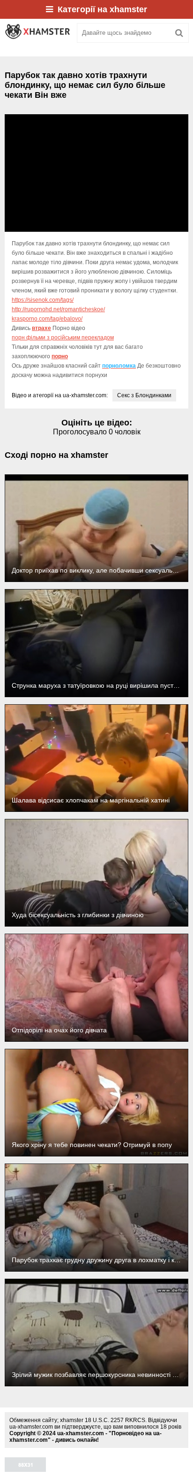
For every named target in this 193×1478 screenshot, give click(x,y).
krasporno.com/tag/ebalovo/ (47, 318)
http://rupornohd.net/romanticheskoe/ (58, 309)
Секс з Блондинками (144, 395)
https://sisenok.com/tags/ (43, 300)
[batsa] (37, 33)
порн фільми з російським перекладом (63, 337)
